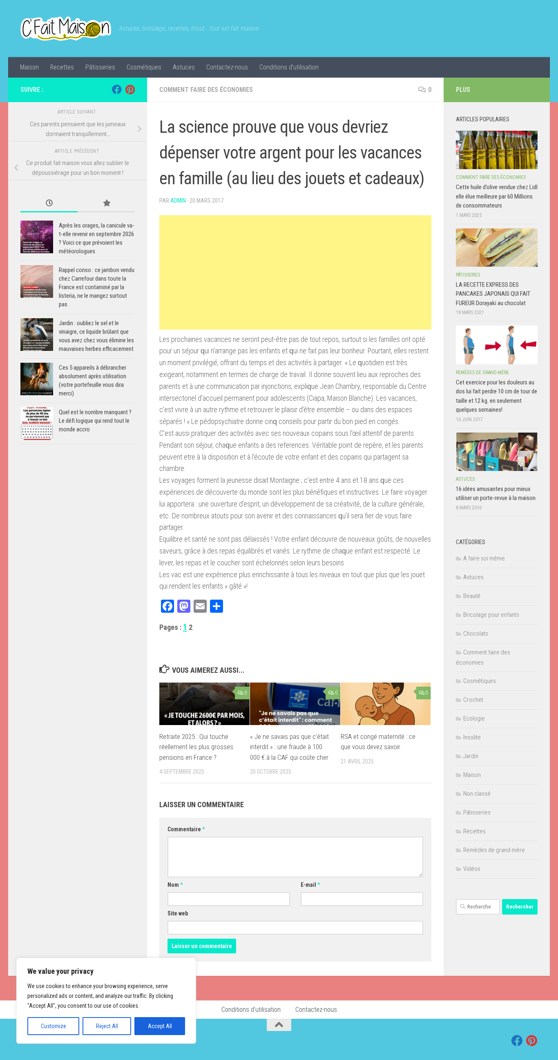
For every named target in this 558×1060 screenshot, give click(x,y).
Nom (175, 884)
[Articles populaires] (106, 203)
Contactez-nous (227, 67)
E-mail (310, 884)
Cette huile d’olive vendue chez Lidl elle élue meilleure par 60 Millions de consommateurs (497, 196)
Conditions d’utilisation (289, 67)
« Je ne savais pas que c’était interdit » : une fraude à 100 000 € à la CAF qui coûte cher (289, 746)
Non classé (477, 793)
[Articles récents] (49, 203)
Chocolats (475, 633)
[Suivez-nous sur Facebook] (117, 89)
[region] (106, 1001)
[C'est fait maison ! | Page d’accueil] (65, 28)
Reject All (107, 1026)
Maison (29, 67)
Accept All (160, 1026)
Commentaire (186, 829)
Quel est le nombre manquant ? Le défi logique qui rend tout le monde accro (95, 420)
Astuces (184, 67)
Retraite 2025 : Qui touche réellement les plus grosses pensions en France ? (196, 746)
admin (178, 200)
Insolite (472, 737)
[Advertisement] (295, 272)
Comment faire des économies (206, 90)
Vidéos (471, 869)
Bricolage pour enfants (491, 614)
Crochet (473, 699)
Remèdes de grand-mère (482, 372)
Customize (53, 1026)
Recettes (62, 67)
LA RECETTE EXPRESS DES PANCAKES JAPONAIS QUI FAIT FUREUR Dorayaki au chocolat (493, 294)
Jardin (470, 756)
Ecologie (474, 718)
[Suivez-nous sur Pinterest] (130, 89)
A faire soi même (484, 558)
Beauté (471, 596)
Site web (177, 913)
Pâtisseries (100, 67)
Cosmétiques (144, 67)
